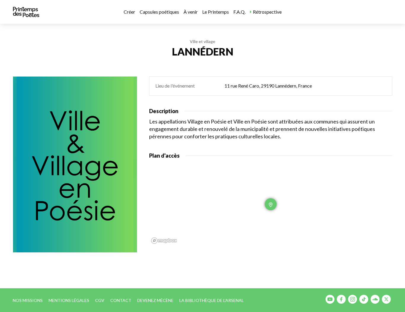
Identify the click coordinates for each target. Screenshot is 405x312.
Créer (129, 12)
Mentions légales (69, 300)
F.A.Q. (239, 12)
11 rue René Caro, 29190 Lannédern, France (268, 85)
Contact (120, 300)
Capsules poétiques (159, 12)
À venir (191, 12)
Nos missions (28, 300)
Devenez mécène (155, 300)
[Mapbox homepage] (164, 240)
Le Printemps (215, 12)
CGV (99, 300)
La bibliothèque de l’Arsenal (211, 300)
